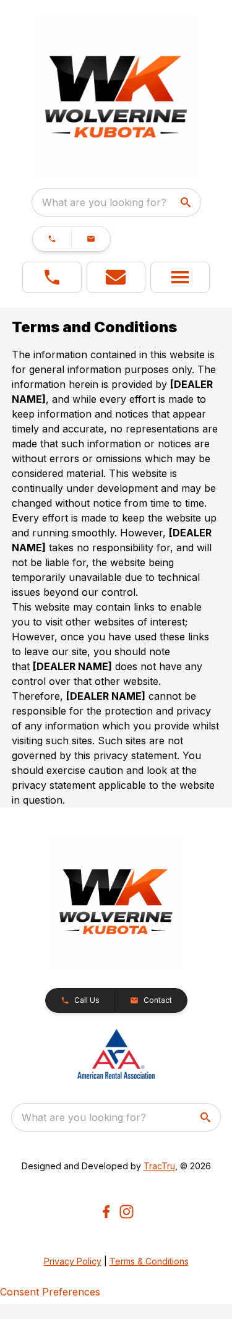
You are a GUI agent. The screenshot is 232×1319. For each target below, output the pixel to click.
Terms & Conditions (149, 1261)
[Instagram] (126, 1211)
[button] (52, 239)
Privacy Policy (72, 1261)
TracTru (159, 1166)
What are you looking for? (104, 202)
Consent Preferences (50, 1292)
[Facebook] (106, 1211)
